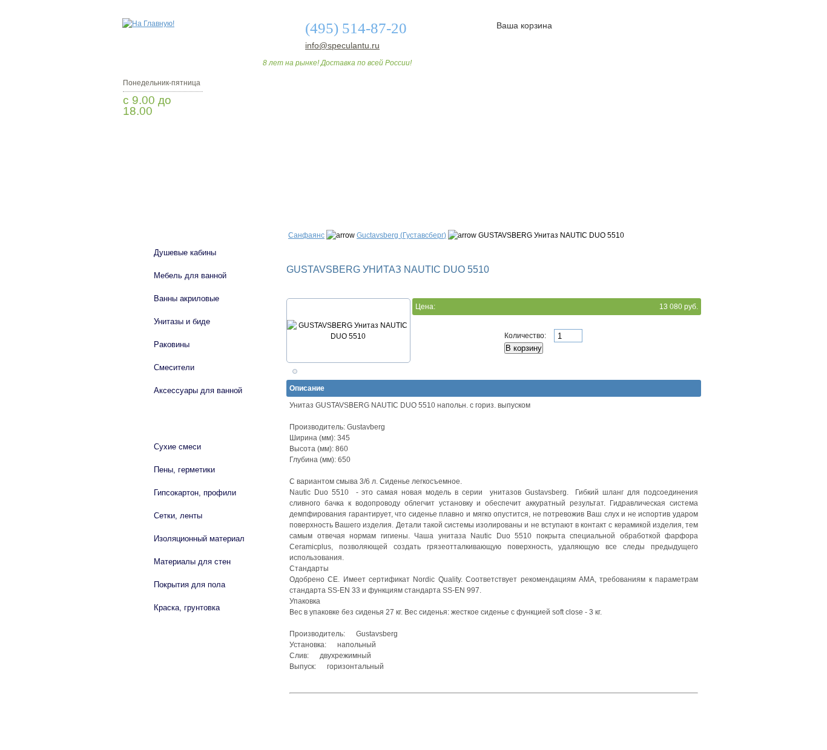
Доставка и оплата (407, 183)
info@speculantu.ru (341, 45)
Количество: (526, 335)
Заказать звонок (186, 142)
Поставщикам (571, 183)
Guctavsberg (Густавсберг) (401, 235)
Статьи (494, 183)
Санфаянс (306, 235)
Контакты (654, 183)
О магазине (312, 183)
